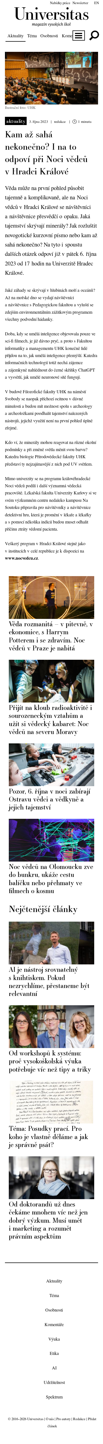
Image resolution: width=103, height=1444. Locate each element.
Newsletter (80, 2)
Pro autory (63, 1418)
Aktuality (15, 35)
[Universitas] (51, 23)
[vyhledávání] (94, 35)
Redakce (79, 1418)
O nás (50, 1418)
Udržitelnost (54, 1382)
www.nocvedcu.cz (21, 558)
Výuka (54, 1339)
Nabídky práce (60, 2)
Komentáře (71, 35)
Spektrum (54, 1397)
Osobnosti (49, 35)
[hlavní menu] (79, 35)
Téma (32, 35)
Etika (54, 1353)
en (96, 2)
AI (54, 1368)
